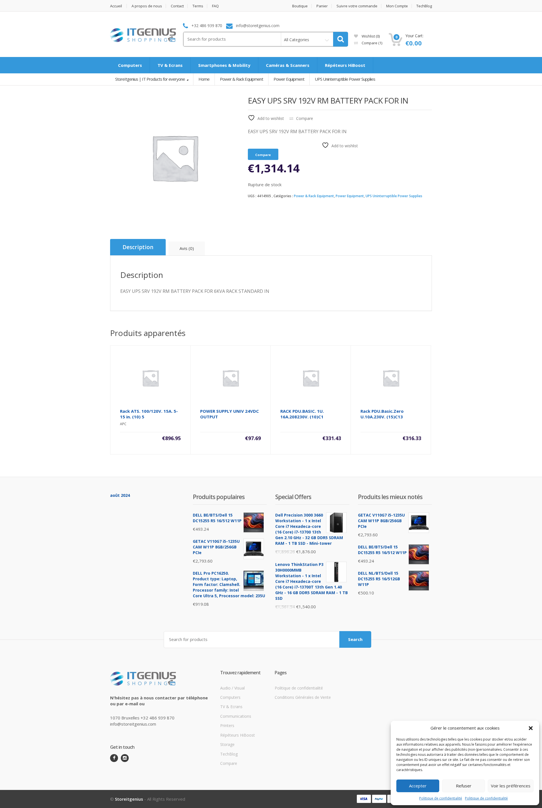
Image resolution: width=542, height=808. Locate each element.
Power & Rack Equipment (314, 196)
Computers (130, 65)
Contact (177, 6)
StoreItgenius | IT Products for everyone (150, 79)
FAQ (215, 6)
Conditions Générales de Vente (303, 697)
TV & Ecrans (170, 65)
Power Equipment (350, 196)
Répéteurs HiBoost (345, 65)
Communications (235, 716)
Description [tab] (138, 247)
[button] (531, 728)
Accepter (418, 786)
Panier (322, 6)
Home (203, 79)
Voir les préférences (510, 786)
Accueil (116, 6)
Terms (198, 6)
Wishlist (370, 36)
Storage (227, 744)
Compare (371, 42)
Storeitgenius (129, 799)
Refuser (463, 786)
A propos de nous (147, 6)
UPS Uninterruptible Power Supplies (394, 196)
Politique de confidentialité (440, 798)
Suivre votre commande (356, 6)
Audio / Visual (232, 688)
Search (355, 639)
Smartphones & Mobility (224, 65)
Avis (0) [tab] (187, 248)
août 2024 (120, 495)
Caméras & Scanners (287, 65)
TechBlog (424, 6)
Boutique (300, 6)
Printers (227, 725)
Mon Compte (397, 6)
